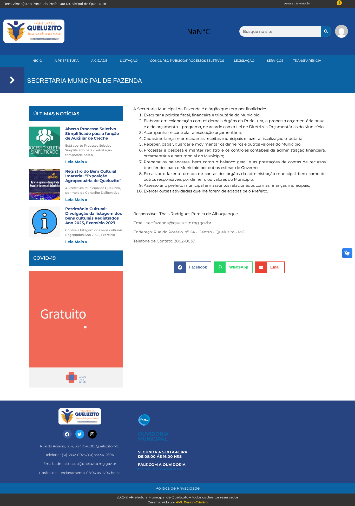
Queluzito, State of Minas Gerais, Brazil (198, 31)
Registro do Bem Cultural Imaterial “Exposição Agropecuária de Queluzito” (93, 176)
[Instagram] (92, 434)
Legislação (244, 61)
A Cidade (99, 61)
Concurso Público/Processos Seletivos (187, 61)
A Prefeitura (67, 61)
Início (36, 61)
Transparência (307, 61)
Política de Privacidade (177, 488)
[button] (193, 267)
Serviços (275, 61)
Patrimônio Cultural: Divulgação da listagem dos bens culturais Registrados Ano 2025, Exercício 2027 (93, 215)
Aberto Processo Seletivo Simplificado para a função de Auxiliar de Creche (92, 133)
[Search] (326, 31)
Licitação (128, 61)
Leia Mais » (76, 161)
